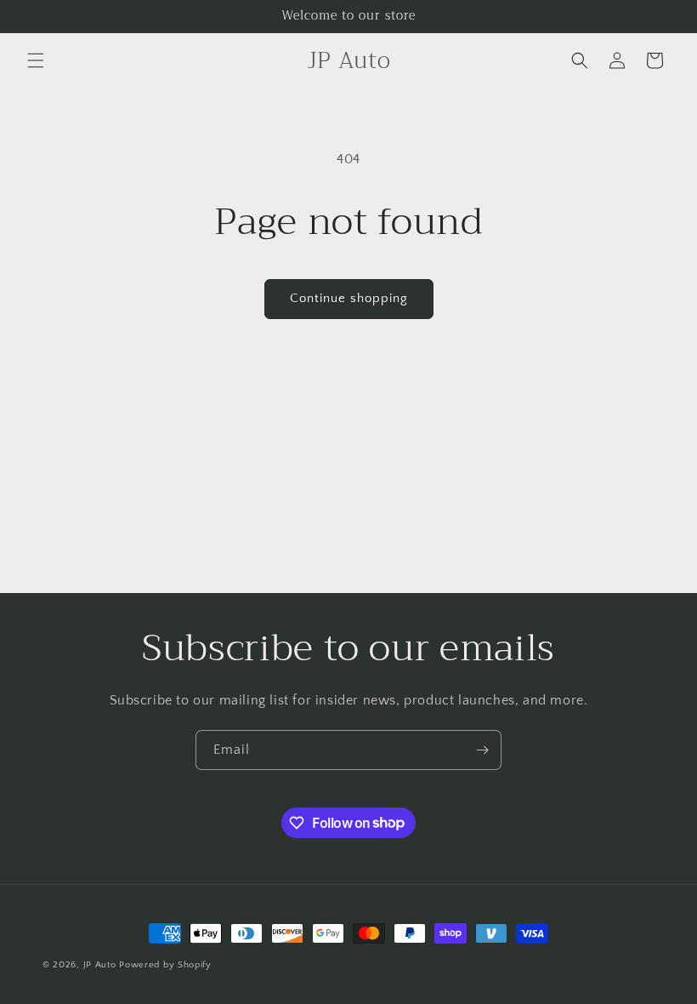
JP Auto (99, 965)
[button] (35, 60)
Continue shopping (349, 298)
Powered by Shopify (165, 965)
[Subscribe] (482, 750)
